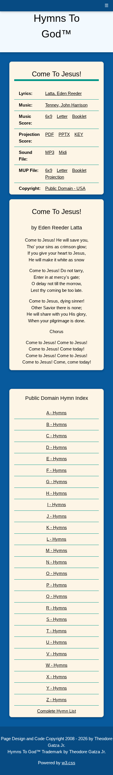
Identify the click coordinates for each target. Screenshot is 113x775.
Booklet (79, 116)
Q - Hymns (56, 596)
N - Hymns (56, 562)
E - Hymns (56, 458)
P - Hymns (56, 584)
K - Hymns (56, 527)
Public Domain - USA (65, 188)
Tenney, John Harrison (66, 105)
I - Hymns (56, 504)
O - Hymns (56, 573)
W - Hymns (57, 665)
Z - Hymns (56, 699)
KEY (78, 134)
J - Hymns (57, 516)
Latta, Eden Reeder (63, 93)
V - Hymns (56, 653)
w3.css (68, 762)
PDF (49, 134)
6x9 (48, 116)
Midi (63, 152)
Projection (54, 177)
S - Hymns (56, 619)
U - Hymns (56, 642)
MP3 (49, 152)
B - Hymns (56, 424)
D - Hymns (56, 447)
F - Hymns (56, 470)
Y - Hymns (56, 688)
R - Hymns (56, 607)
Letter (62, 116)
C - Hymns (56, 435)
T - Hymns (56, 630)
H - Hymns (56, 493)
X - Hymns (56, 676)
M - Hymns (56, 550)
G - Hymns (56, 481)
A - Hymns (56, 412)
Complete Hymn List (56, 711)
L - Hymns (56, 539)
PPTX (64, 134)
